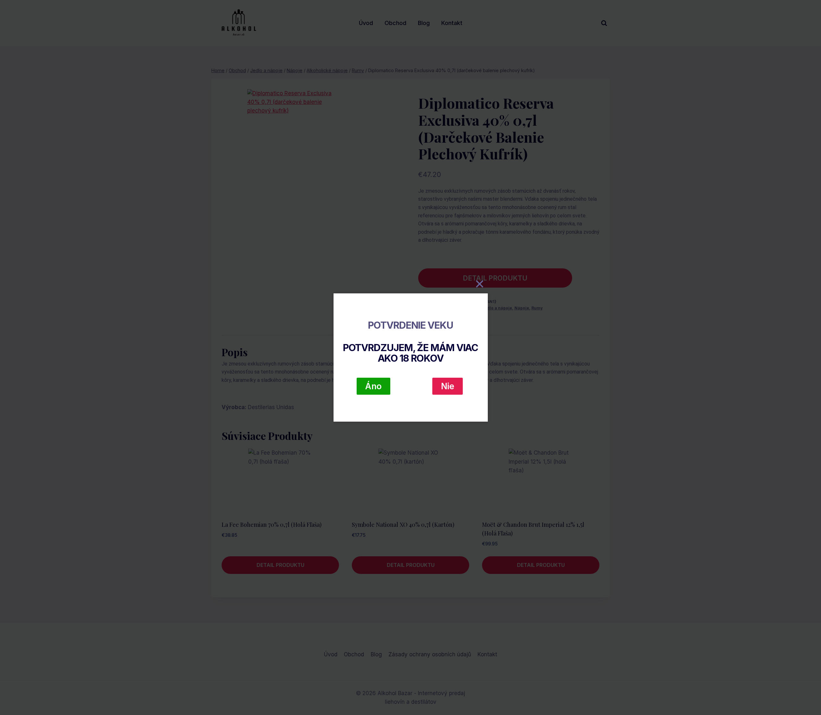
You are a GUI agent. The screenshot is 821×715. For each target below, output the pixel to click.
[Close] (480, 284)
